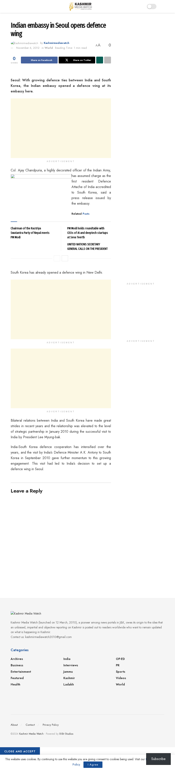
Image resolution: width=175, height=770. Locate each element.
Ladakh (68, 684)
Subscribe (158, 758)
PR (118, 665)
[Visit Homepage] (80, 6)
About (14, 725)
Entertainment (21, 671)
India (66, 659)
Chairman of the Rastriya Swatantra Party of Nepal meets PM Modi (30, 232)
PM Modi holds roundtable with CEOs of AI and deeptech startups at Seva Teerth (87, 232)
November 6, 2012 (27, 48)
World (49, 48)
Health (15, 684)
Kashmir (69, 678)
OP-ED (120, 659)
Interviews (70, 665)
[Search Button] (162, 6)
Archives (17, 659)
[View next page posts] (65, 258)
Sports (120, 671)
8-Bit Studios (66, 734)
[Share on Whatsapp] (99, 60)
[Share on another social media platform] (107, 60)
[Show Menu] (12, 6)
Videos (121, 678)
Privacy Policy (51, 725)
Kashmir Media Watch (31, 734)
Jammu (68, 671)
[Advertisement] (61, 128)
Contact (30, 725)
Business (17, 665)
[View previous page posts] (57, 258)
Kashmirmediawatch (56, 43)
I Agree (93, 765)
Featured (17, 678)
